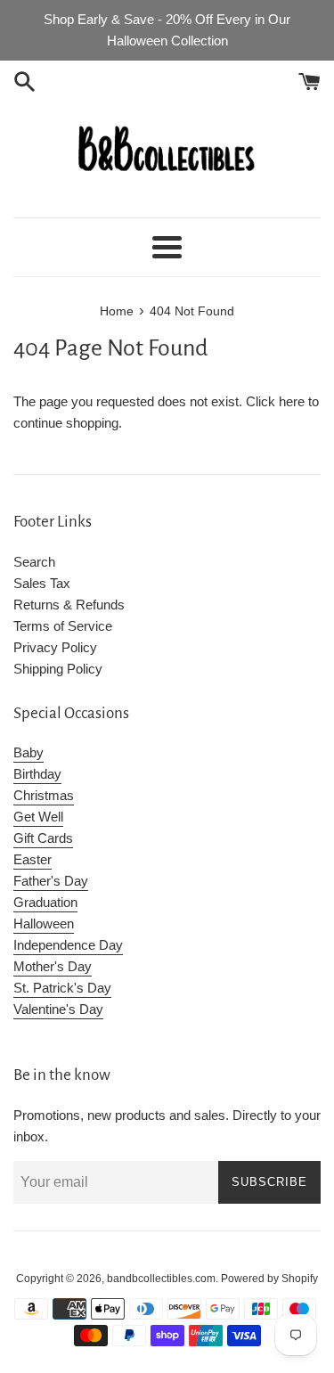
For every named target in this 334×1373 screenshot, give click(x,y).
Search (34, 561)
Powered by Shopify (269, 1278)
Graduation (45, 902)
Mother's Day (52, 966)
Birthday (37, 773)
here (292, 401)
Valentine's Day (58, 1009)
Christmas (43, 795)
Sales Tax (41, 583)
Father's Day (50, 880)
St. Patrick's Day (62, 987)
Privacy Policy (55, 647)
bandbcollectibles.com (161, 1278)
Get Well (38, 816)
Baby (28, 752)
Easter (32, 859)
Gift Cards (43, 838)
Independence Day (68, 944)
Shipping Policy (57, 668)
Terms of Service (62, 625)
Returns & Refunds (69, 604)
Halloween (43, 923)
